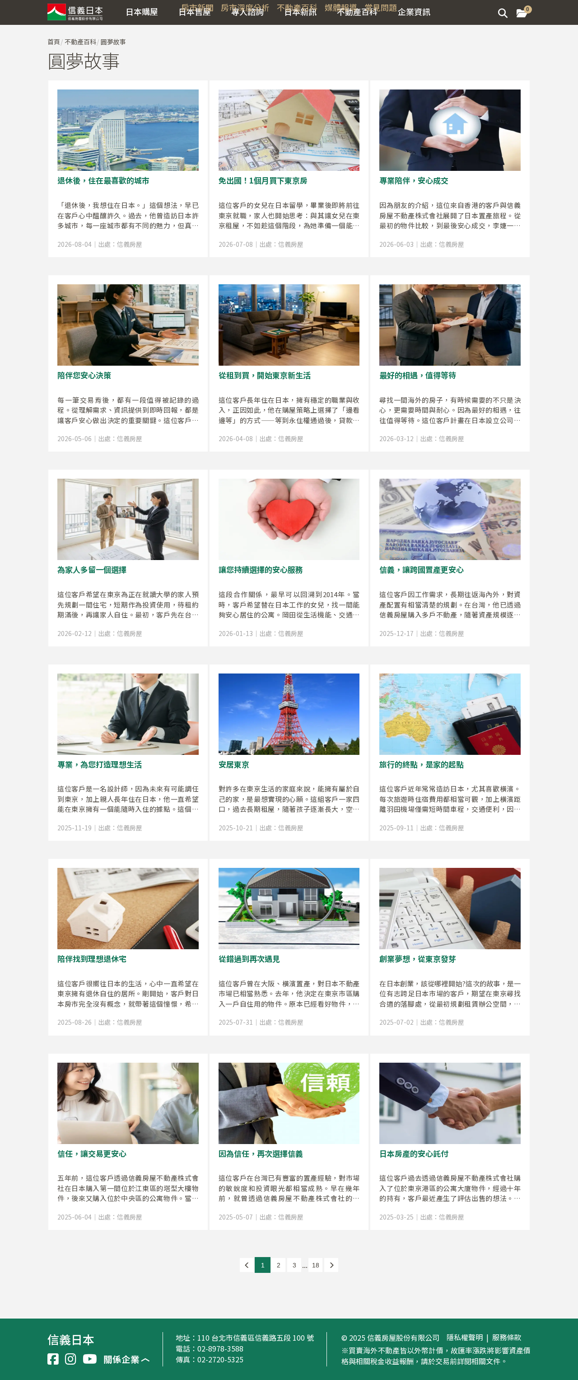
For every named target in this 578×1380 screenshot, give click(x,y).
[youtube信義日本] (90, 1359)
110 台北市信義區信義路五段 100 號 (255, 1337)
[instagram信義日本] (70, 1359)
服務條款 (506, 1337)
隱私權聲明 (465, 1337)
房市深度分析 (245, 7)
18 (315, 1265)
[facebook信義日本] (53, 1359)
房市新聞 (197, 7)
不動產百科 (297, 7)
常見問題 (380, 7)
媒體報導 (341, 7)
